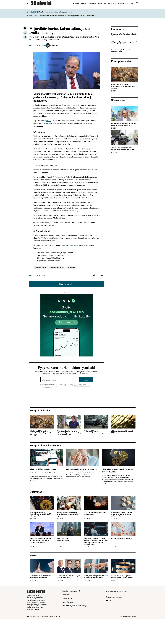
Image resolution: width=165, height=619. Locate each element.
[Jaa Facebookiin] (25, 28)
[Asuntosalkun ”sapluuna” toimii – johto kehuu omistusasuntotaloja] (124, 113)
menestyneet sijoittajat (57, 267)
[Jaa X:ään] (25, 32)
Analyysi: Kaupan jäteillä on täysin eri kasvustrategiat (68, 576)
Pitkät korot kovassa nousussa (121, 538)
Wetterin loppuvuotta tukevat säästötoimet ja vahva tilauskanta (123, 148)
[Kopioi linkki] (25, 37)
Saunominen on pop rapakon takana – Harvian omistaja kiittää (122, 576)
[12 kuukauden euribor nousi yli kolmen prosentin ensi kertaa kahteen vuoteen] (123, 503)
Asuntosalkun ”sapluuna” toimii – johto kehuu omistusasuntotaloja (124, 124)
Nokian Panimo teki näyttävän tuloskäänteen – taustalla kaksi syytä (67, 514)
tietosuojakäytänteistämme (82, 386)
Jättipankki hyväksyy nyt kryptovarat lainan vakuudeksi (124, 43)
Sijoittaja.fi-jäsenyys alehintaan (43, 469)
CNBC (48, 121)
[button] (28, 3)
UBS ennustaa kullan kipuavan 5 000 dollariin (122, 432)
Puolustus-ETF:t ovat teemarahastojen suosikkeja (94, 432)
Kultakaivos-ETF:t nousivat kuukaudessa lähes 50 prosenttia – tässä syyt (123, 86)
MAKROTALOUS (32, 15)
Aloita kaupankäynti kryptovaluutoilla (81, 469)
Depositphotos (123, 591)
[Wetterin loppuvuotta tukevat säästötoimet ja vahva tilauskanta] (124, 137)
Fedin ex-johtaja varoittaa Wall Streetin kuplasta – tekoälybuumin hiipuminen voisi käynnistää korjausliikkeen (95, 541)
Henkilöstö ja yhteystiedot (71, 591)
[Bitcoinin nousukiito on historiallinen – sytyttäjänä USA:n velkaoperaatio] (42, 503)
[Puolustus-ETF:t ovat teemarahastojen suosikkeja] (96, 422)
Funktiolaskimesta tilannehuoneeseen (63, 539)
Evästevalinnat (55, 616)
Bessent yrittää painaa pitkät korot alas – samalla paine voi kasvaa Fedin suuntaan (67, 15)
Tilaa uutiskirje (67, 598)
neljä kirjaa (74, 245)
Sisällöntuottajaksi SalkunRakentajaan (75, 605)
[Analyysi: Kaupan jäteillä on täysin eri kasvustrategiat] (69, 566)
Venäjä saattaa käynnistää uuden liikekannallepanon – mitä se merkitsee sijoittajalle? (41, 540)
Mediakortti (66, 594)
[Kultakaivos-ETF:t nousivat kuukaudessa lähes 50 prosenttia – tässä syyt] (124, 74)
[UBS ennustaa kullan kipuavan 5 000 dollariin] (123, 422)
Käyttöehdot (45, 616)
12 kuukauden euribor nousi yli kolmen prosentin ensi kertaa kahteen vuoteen (121, 514)
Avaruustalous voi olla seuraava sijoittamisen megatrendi (41, 576)
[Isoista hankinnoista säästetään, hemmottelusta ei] (96, 503)
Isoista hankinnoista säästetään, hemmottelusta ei (95, 513)
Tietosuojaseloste (33, 616)
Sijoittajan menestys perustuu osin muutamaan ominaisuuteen (96, 576)
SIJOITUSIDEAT (32, 12)
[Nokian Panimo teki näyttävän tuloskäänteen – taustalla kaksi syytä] (69, 503)
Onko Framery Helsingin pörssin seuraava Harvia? (122, 51)
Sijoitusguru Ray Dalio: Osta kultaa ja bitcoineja (55, 12)
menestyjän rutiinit (41, 267)
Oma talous (33, 45)
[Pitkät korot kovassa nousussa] (123, 529)
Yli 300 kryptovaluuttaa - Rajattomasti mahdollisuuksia (118, 470)
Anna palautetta (67, 602)
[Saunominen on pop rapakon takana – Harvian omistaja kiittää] (123, 566)
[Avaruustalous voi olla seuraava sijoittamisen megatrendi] (42, 566)
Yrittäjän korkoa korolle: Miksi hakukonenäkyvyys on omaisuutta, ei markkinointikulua (69, 433)
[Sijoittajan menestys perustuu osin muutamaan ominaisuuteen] (96, 566)
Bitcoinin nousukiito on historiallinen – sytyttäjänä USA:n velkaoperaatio (41, 514)
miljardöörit (71, 267)
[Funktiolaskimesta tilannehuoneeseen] (69, 529)
